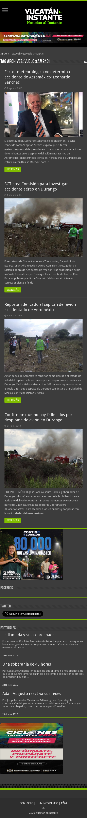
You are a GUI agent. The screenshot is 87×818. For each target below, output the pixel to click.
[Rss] (43, 808)
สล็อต (64, 803)
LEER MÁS (13, 169)
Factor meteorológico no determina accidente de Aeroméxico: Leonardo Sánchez (37, 77)
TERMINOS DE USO (47, 803)
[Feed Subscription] (85, 61)
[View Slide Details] (31, 555)
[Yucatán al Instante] (43, 15)
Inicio (3, 53)
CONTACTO (26, 803)
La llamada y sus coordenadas (29, 635)
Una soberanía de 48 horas (26, 664)
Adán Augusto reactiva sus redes (31, 693)
